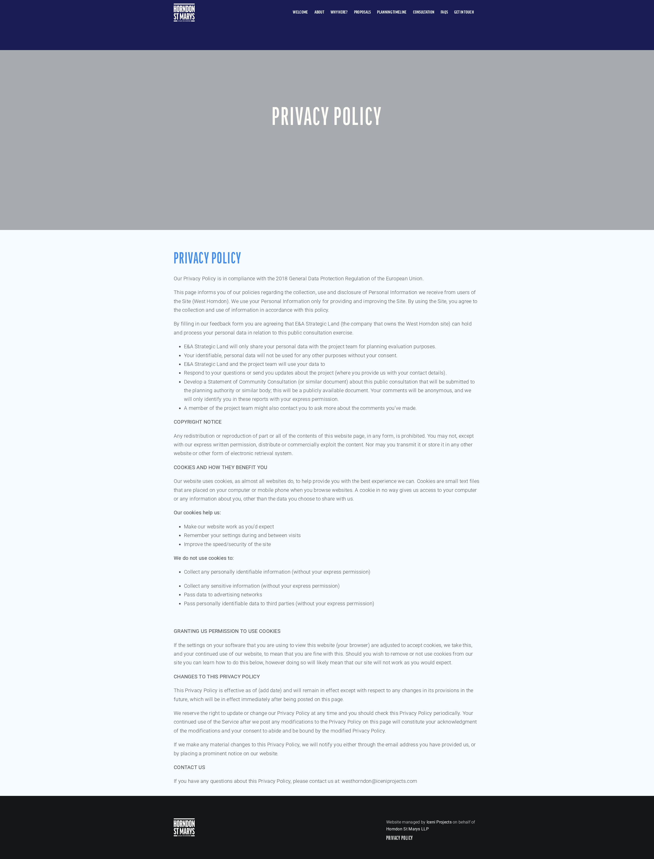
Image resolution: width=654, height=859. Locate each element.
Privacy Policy (399, 838)
